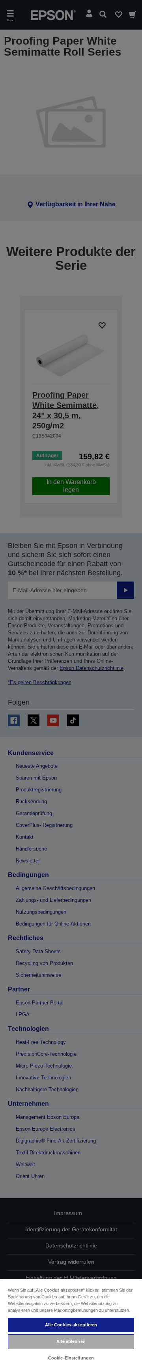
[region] (71, 1322)
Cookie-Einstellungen (71, 1358)
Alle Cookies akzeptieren (71, 1324)
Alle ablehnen (70, 1341)
